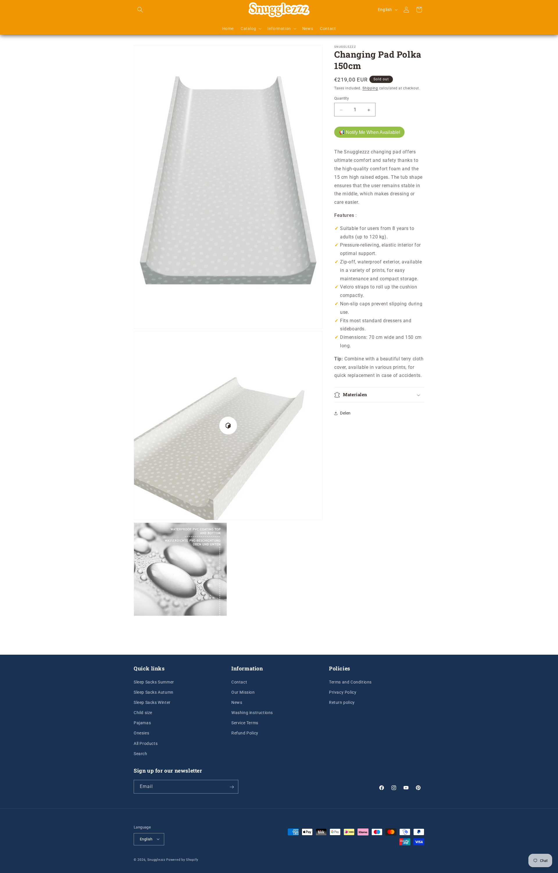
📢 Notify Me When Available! (369, 132)
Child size (143, 712)
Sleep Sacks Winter (152, 702)
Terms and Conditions (350, 681)
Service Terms (244, 722)
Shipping (370, 88)
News (236, 702)
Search (140, 753)
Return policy (342, 702)
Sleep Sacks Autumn (154, 692)
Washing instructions (252, 712)
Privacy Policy (342, 692)
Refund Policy (244, 733)
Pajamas (142, 722)
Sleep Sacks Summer (154, 681)
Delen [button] (345, 413)
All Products (146, 743)
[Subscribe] (231, 787)
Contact (239, 681)
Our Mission (243, 692)
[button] (140, 9)
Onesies (141, 733)
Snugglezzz (156, 859)
